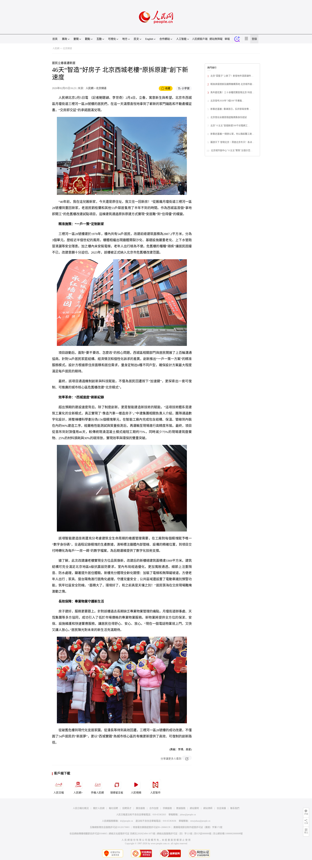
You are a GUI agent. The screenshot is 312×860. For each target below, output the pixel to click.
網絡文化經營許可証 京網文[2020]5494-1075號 (132, 833)
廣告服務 (140, 808)
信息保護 (221, 808)
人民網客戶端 (200, 39)
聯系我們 (234, 808)
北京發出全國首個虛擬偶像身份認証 (228, 117)
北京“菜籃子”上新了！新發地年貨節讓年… (231, 76)
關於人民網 (98, 808)
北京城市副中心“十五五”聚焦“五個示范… (232, 150)
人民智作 (155, 792)
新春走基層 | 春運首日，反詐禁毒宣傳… (230, 109)
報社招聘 (113, 808)
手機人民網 (97, 792)
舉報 (227, 39)
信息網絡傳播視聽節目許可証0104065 (88, 833)
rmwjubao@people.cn (200, 821)
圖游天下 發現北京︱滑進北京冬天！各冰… (232, 142)
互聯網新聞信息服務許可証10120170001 (110, 827)
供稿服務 (167, 808)
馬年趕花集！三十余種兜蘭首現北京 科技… (232, 92)
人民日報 (58, 792)
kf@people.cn (126, 821)
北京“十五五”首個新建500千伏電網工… (230, 125)
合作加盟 (153, 808)
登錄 (254, 39)
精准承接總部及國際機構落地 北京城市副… (232, 84)
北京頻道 (67, 48)
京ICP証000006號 (202, 833)
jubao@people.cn (188, 814)
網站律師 (207, 808)
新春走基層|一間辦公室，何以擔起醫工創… (232, 134)
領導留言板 (116, 792)
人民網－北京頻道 (96, 88)
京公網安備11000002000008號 (228, 833)
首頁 (55, 39)
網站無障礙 (215, 39)
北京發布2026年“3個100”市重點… (227, 100)
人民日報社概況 (81, 808)
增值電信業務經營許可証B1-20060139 (151, 827)
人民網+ (78, 792)
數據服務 (180, 808)
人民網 (55, 48)
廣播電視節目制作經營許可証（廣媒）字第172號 (197, 827)
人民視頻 (136, 792)
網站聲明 (194, 808)
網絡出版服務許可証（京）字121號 (174, 833)
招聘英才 (126, 808)
